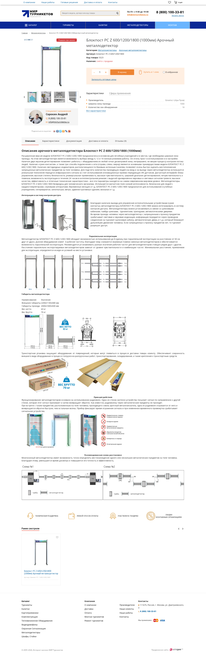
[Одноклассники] (63, 131)
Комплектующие (30, 616)
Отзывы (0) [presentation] (121, 141)
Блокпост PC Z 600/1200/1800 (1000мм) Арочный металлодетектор (41, 572)
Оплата (88, 612)
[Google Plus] (69, 131)
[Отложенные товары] (170, 2)
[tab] (30, 141)
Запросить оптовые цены (104, 79)
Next (80, 97)
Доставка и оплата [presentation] (98, 141)
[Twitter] (60, 131)
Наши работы (48, 2)
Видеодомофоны (30, 624)
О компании (29, 2)
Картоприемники (30, 612)
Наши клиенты (127, 609)
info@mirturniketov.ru (137, 14)
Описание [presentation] (30, 141)
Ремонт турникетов (94, 620)
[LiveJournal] (66, 131)
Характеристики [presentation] (50, 141)
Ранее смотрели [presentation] (30, 528)
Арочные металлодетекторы (133, 50)
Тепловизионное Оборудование (37, 620)
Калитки (26, 609)
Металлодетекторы (38, 33)
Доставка (89, 609)
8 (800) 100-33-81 (170, 12)
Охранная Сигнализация (34, 628)
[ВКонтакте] (57, 131)
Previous (24, 97)
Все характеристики (96, 110)
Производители (127, 605)
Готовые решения (69, 2)
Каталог (26, 601)
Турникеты (27, 605)
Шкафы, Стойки (29, 636)
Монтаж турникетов (94, 616)
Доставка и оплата (93, 2)
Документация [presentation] (74, 141)
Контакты (112, 2)
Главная (25, 33)
